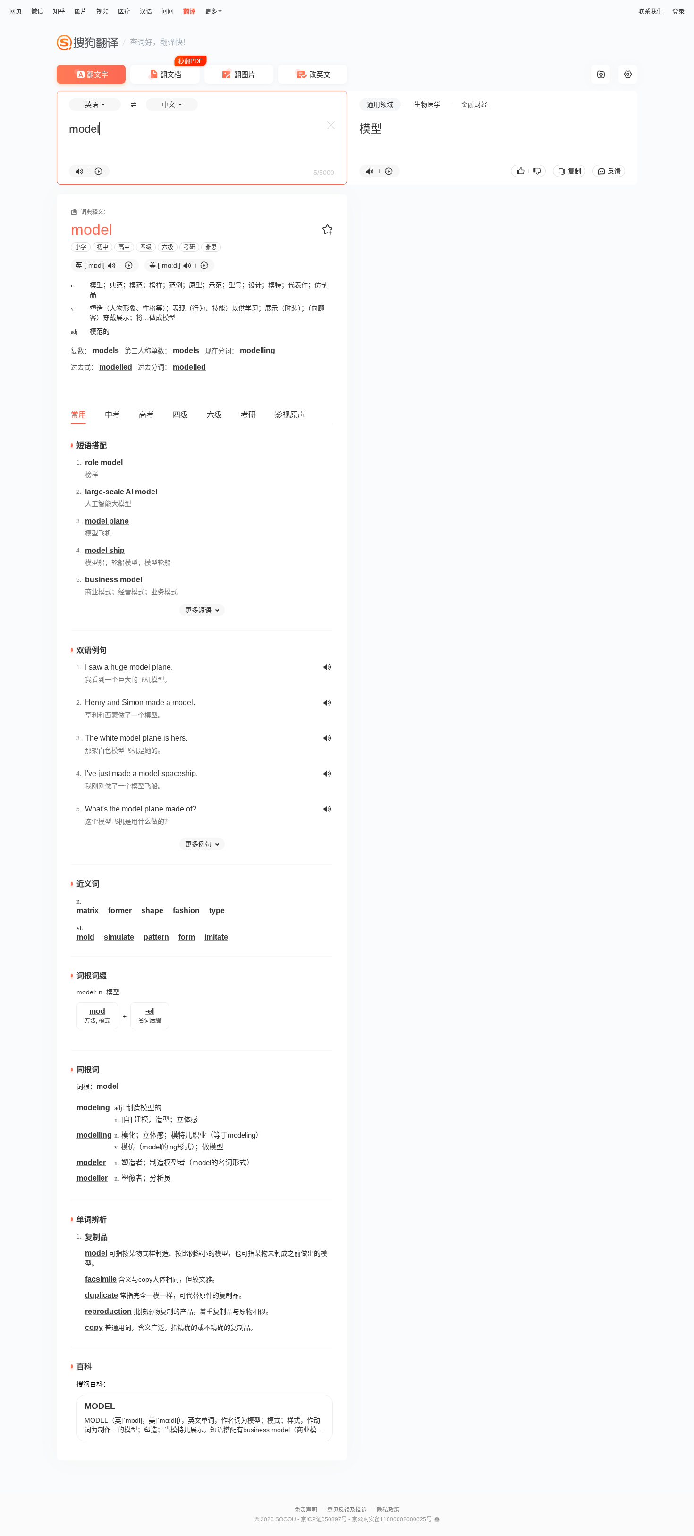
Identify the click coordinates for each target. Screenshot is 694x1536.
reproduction (108, 1311)
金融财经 (474, 104)
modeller (92, 1178)
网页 (15, 11)
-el (149, 1011)
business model (113, 580)
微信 (37, 11)
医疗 (124, 11)
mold (85, 937)
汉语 (146, 11)
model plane (107, 521)
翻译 (189, 11)
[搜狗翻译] (87, 43)
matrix (87, 910)
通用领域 (380, 104)
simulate (119, 937)
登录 (678, 11)
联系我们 (650, 11)
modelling (257, 350)
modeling (93, 1108)
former (120, 910)
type (217, 910)
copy (94, 1327)
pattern (156, 937)
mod (97, 1011)
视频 (102, 11)
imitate (216, 937)
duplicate (101, 1295)
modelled (115, 367)
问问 (167, 11)
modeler (91, 1162)
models (106, 350)
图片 (81, 11)
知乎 (59, 11)
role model (104, 462)
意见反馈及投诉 (347, 1510)
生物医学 (427, 104)
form (186, 937)
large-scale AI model (121, 492)
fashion (186, 910)
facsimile (101, 1279)
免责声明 (306, 1510)
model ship (105, 550)
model (107, 1086)
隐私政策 (388, 1510)
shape (152, 910)
